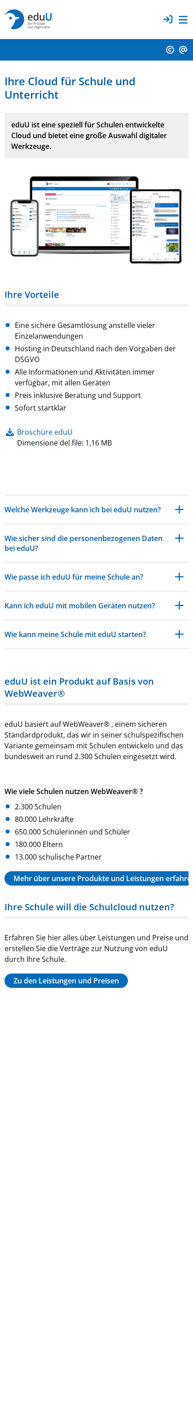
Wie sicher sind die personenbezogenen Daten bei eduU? (83, 543)
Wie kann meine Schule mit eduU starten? (75, 634)
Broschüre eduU (45, 432)
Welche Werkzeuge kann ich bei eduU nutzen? (82, 510)
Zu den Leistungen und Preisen (66, 981)
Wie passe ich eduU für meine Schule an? (73, 577)
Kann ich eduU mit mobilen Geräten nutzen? (79, 606)
